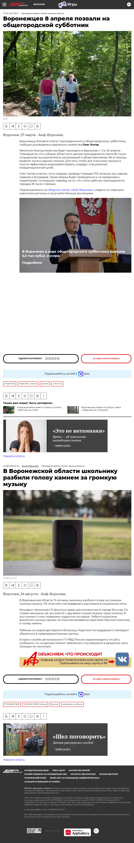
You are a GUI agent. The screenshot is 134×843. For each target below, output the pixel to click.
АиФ (5, 118)
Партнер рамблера (52, 831)
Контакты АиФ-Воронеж (83, 774)
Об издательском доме (36, 770)
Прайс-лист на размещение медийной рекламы (74, 778)
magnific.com (10, 577)
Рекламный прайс (108, 774)
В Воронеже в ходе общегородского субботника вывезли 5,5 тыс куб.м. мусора (73, 254)
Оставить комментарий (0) (106, 359)
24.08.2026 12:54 (11, 466)
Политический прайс (35, 778)
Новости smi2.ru (14, 456)
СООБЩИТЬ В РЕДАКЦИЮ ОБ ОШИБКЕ (42, 782)
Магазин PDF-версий (79, 770)
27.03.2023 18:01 (10, 13)
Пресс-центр (58, 770)
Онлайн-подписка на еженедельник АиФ (45, 774)
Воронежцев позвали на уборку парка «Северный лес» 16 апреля (101, 408)
